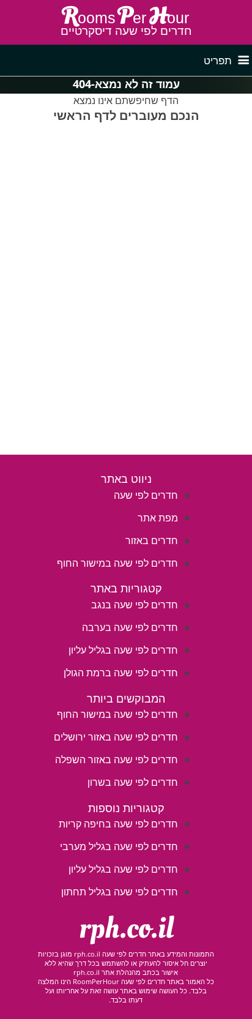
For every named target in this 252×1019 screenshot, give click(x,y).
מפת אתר (158, 517)
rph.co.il (126, 928)
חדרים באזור (151, 540)
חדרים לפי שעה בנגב (134, 604)
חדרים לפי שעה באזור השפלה (116, 759)
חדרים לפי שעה (146, 495)
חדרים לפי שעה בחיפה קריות (118, 824)
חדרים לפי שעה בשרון (132, 782)
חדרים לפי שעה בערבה (130, 627)
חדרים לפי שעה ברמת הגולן (121, 672)
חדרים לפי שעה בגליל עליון (123, 650)
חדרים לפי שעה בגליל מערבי (119, 846)
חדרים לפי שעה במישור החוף (117, 563)
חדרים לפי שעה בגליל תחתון (119, 891)
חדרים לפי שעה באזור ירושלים (116, 737)
